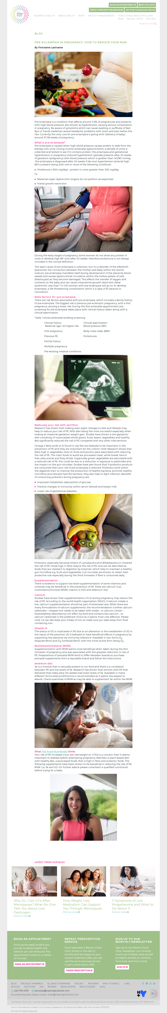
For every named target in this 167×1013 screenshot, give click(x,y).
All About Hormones (58, 983)
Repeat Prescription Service (105, 10)
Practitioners (87, 987)
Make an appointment (28, 964)
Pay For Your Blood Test (139, 10)
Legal (102, 987)
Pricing (151, 19)
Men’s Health (66, 15)
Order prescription (78, 970)
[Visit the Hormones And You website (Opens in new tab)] (142, 993)
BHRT (81, 15)
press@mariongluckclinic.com (63, 994)
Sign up (121, 967)
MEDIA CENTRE (68, 987)
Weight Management (101, 15)
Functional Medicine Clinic (135, 15)
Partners (93, 983)
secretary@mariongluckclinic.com (52, 990)
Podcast (79, 983)
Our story (29, 987)
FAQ (41, 987)
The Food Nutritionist (54, 751)
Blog (14, 983)
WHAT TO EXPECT (111, 983)
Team (121, 19)
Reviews (52, 987)
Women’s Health (44, 15)
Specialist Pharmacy (32, 983)
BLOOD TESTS (135, 19)
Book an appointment (122, 5)
